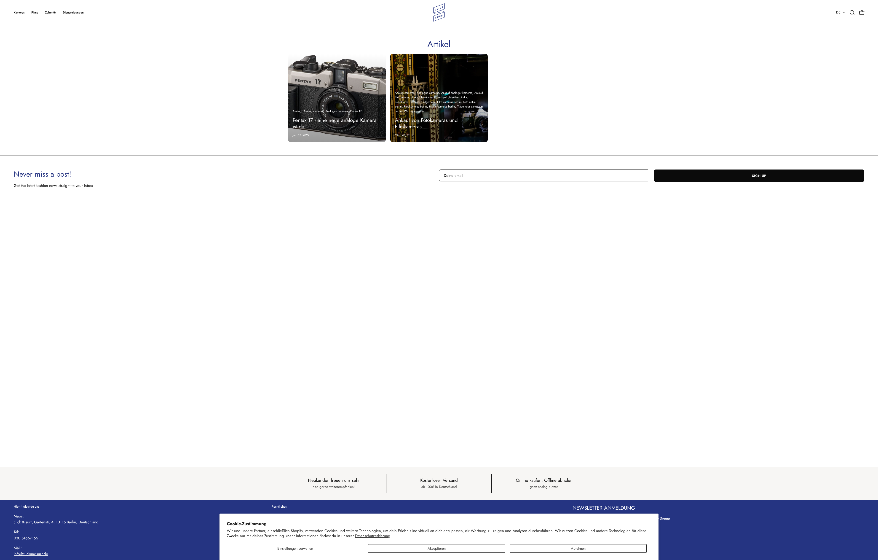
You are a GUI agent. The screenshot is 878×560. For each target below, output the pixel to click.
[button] (73, 12)
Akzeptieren (437, 548)
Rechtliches (279, 507)
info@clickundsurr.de (31, 554)
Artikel (439, 44)
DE (838, 12)
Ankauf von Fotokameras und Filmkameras (426, 123)
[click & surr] (439, 12)
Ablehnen (578, 548)
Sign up (759, 175)
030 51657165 (26, 538)
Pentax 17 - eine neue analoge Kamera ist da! (335, 123)
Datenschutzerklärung (372, 535)
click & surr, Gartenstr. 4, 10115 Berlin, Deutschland (56, 522)
